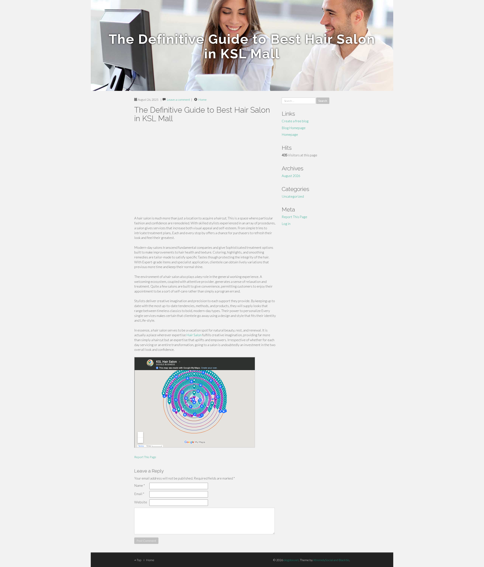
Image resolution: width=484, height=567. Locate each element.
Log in (286, 223)
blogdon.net (291, 560)
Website (140, 502)
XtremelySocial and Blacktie (331, 560)
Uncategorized (293, 196)
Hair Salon (194, 335)
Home (202, 99)
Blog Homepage (294, 128)
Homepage (290, 134)
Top (138, 560)
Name (139, 485)
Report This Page (145, 457)
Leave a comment (178, 99)
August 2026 (291, 176)
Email (139, 494)
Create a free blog (295, 121)
